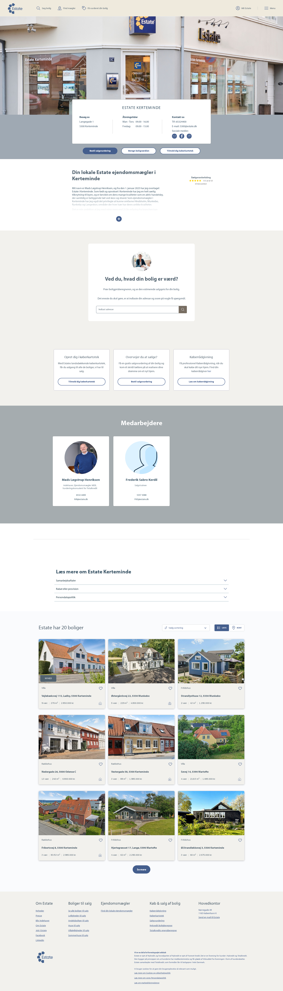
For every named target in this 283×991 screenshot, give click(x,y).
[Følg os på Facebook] (181, 136)
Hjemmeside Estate (15, 8)
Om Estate (41, 925)
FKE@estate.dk (141, 499)
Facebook (40, 935)
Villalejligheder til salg (78, 930)
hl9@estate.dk (81, 499)
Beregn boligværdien (138, 150)
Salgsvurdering (157, 920)
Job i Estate (41, 930)
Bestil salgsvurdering (100, 150)
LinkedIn (40, 940)
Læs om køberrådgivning (201, 381)
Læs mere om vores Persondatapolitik (150, 978)
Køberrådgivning (158, 910)
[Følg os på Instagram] (189, 136)
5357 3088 (141, 494)
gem (101, 688)
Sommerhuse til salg (78, 935)
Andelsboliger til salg (78, 920)
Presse (39, 915)
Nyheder (40, 910)
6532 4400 (81, 494)
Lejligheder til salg (77, 915)
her (209, 371)
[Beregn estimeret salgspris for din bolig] (183, 309)
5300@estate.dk (188, 126)
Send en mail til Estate (209, 917)
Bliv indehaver (42, 920)
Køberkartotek (157, 915)
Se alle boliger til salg (78, 910)
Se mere (141, 869)
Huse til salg (74, 925)
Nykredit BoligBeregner (161, 925)
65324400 (181, 121)
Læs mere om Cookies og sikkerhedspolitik (152, 973)
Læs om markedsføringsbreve (146, 982)
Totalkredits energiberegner (163, 930)
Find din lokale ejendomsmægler (117, 910)
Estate (45, 957)
